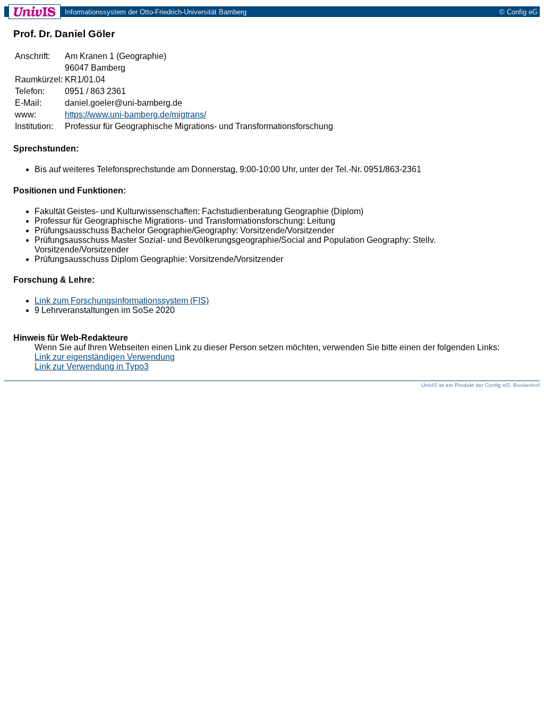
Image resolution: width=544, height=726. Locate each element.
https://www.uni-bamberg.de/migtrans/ (135, 114)
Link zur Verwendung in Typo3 (92, 366)
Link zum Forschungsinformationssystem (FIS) (122, 300)
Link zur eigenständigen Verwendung (105, 356)
